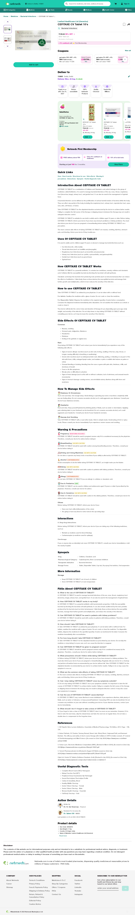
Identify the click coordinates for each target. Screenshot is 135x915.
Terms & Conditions (37, 880)
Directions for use (79, 176)
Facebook (78, 880)
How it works (67, 176)
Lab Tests (51, 10)
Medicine (32, 10)
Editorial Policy (35, 901)
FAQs (54, 891)
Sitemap (9, 887)
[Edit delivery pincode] (129, 76)
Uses (59, 176)
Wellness (89, 10)
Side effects (91, 176)
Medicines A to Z (58, 880)
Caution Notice (35, 904)
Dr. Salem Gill (69, 813)
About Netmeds (12, 880)
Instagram (78, 894)
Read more (63, 836)
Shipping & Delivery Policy (39, 891)
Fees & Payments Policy (38, 887)
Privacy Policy (34, 884)
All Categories (10, 10)
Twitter (77, 884)
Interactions (71, 179)
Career (9, 884)
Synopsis (80, 179)
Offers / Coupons (58, 887)
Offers (129, 10)
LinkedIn (78, 887)
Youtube (78, 891)
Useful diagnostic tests (92, 179)
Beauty (70, 10)
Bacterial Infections (69, 28)
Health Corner (109, 10)
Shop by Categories (60, 884)
